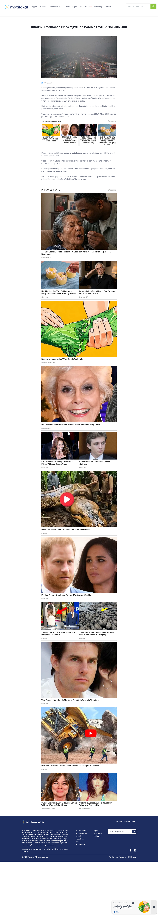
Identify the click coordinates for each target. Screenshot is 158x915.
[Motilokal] (16, 8)
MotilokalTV (98, 833)
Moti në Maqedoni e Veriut (80, 839)
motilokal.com (45, 843)
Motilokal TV (85, 7)
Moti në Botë (80, 844)
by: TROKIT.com (130, 857)
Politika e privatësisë (116, 857)
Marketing (98, 7)
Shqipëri (34, 7)
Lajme (74, 7)
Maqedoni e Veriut (56, 7)
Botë (68, 7)
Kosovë (43, 7)
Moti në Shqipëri (81, 831)
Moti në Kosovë (81, 833)
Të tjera (108, 7)
